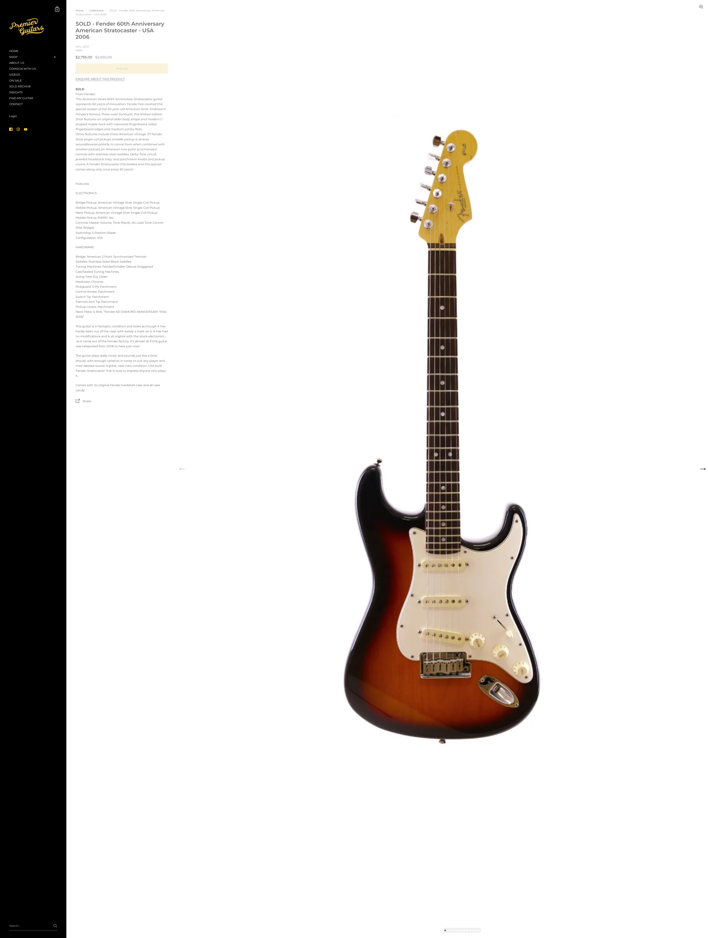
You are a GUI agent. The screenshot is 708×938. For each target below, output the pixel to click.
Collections (96, 10)
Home (80, 10)
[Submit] (55, 926)
